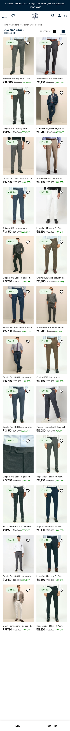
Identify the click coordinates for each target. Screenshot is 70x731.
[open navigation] (5, 12)
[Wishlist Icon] (28, 40)
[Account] (60, 13)
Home (5, 21)
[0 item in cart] (66, 13)
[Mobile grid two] (63, 28)
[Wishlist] (13, 13)
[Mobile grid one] (55, 28)
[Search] (53, 13)
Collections (14, 21)
